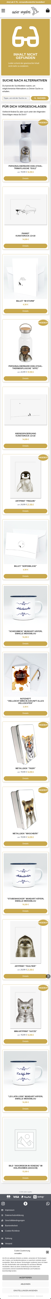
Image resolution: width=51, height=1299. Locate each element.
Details (25, 178)
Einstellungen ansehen (25, 1291)
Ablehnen (25, 1284)
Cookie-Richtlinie (13, 1296)
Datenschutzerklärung (27, 1296)
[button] (47, 1252)
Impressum (39, 1296)
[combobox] (16, 98)
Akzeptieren (25, 1278)
